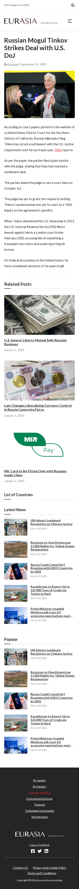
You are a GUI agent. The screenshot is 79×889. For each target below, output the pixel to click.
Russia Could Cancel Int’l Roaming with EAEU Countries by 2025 (52, 568)
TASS (58, 150)
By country (39, 780)
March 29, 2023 (39, 554)
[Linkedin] (46, 851)
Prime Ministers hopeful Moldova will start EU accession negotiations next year (50, 614)
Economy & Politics (40, 792)
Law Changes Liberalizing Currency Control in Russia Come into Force (38, 407)
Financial (39, 804)
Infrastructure (39, 817)
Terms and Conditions (41, 873)
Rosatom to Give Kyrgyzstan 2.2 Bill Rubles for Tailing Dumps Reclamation (53, 546)
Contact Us (20, 867)
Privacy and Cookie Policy (49, 867)
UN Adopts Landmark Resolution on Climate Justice (51, 522)
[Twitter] (39, 851)
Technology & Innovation (39, 810)
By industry (39, 786)
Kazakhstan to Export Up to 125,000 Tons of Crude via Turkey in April (50, 590)
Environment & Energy (39, 798)
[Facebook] (33, 851)
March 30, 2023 (39, 528)
